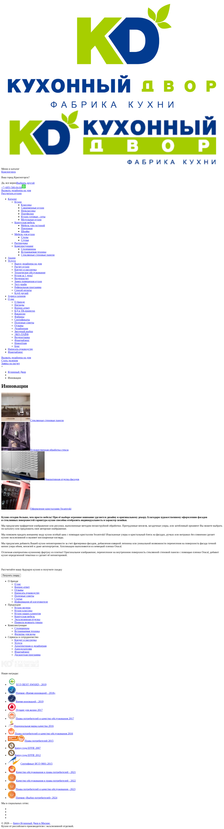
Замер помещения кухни (28, 281)
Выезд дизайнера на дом (28, 263)
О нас (17, 584)
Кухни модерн (22, 607)
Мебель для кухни (24, 234)
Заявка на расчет (10, 363)
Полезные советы (24, 322)
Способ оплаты (23, 290)
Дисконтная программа (27, 654)
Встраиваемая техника (33, 252)
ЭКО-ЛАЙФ (21, 334)
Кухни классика (23, 610)
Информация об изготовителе (31, 601)
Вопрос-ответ (22, 307)
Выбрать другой (25, 183)
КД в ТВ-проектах (24, 310)
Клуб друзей (21, 293)
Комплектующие (23, 246)
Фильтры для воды (24, 634)
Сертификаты (22, 319)
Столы (24, 237)
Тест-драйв (20, 284)
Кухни (18, 202)
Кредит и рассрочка (25, 269)
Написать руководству (27, 593)
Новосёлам (20, 343)
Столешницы (28, 249)
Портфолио (27, 213)
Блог (17, 346)
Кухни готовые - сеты (33, 216)
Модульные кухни (31, 219)
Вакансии (19, 313)
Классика (26, 204)
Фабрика (19, 316)
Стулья (25, 240)
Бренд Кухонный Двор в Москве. (31, 823)
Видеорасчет (21, 278)
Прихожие (27, 228)
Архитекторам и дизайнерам (30, 646)
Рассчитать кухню (11, 193)
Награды (19, 305)
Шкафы (25, 231)
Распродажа (21, 243)
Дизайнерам (21, 328)
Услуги (18, 643)
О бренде (19, 302)
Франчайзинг (22, 340)
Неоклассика (28, 210)
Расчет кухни (21, 266)
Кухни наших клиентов (27, 613)
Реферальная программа (27, 287)
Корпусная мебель (24, 222)
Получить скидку (11, 575)
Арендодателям (23, 648)
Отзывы (18, 325)
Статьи (18, 598)
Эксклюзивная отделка (27, 619)
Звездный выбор (23, 331)
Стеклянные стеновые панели (38, 254)
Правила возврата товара (28, 622)
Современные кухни (32, 207)
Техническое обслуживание (29, 272)
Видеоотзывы (22, 337)
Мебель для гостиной (33, 225)
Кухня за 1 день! (23, 275)
